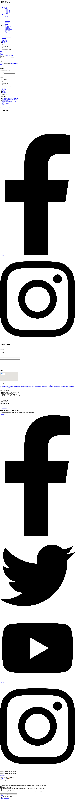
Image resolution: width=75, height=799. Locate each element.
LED (43, 386)
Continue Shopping (14, 63)
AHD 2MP (9, 386)
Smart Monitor (69, 386)
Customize (2, 777)
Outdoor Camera (58, 386)
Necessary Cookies (4, 780)
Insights (3, 406)
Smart (65, 386)
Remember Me (4, 75)
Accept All (11, 777)
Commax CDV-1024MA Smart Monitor (9, 99)
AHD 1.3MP (4, 386)
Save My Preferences (8, 794)
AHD (0, 386)
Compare (1, 798)
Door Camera (17, 386)
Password (2, 72)
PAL (61, 386)
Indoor (26, 386)
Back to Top (2, 775)
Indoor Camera (29, 386)
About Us (4, 405)
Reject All (6, 777)
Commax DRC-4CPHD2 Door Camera (9, 105)
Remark (10, 784)
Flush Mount (23, 386)
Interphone (39, 386)
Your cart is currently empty (5, 63)
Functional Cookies (4, 784)
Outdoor (53, 386)
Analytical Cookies (4, 787)
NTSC (49, 386)
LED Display (46, 386)
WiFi (9, 387)
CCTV (13, 386)
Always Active (11, 780)
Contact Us (4, 408)
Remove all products (7, 798)
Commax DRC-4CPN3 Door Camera (9, 101)
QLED (63, 386)
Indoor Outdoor (35, 386)
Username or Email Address (5, 70)
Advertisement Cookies (5, 790)
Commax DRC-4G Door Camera (8, 103)
